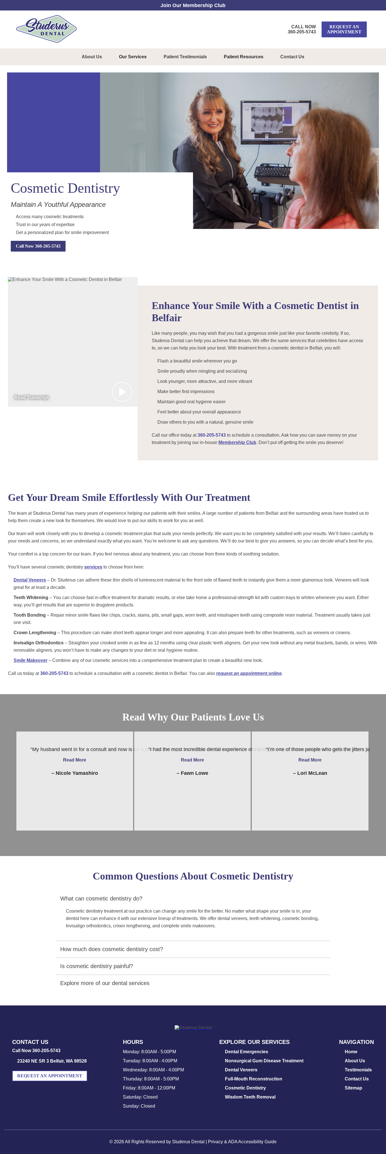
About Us (92, 56)
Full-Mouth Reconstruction (253, 1078)
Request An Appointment (344, 29)
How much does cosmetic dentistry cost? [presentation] (111, 949)
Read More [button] (74, 760)
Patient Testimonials (185, 56)
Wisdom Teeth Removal (250, 1097)
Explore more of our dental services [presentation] (104, 983)
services (93, 567)
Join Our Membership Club (193, 5)
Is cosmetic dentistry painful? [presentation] (96, 966)
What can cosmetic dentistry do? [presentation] (101, 898)
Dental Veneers (30, 580)
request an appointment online (249, 673)
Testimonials (358, 1069)
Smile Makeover (30, 660)
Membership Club (237, 442)
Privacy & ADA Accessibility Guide (242, 1141)
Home (351, 1051)
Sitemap (353, 1088)
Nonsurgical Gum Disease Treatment (264, 1060)
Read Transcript (31, 397)
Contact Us (292, 56)
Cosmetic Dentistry (245, 1088)
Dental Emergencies (246, 1051)
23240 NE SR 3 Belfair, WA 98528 (52, 1061)
